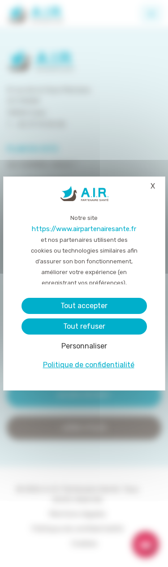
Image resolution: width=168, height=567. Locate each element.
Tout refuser (84, 326)
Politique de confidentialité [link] (88, 365)
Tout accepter (84, 305)
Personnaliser (84, 346)
